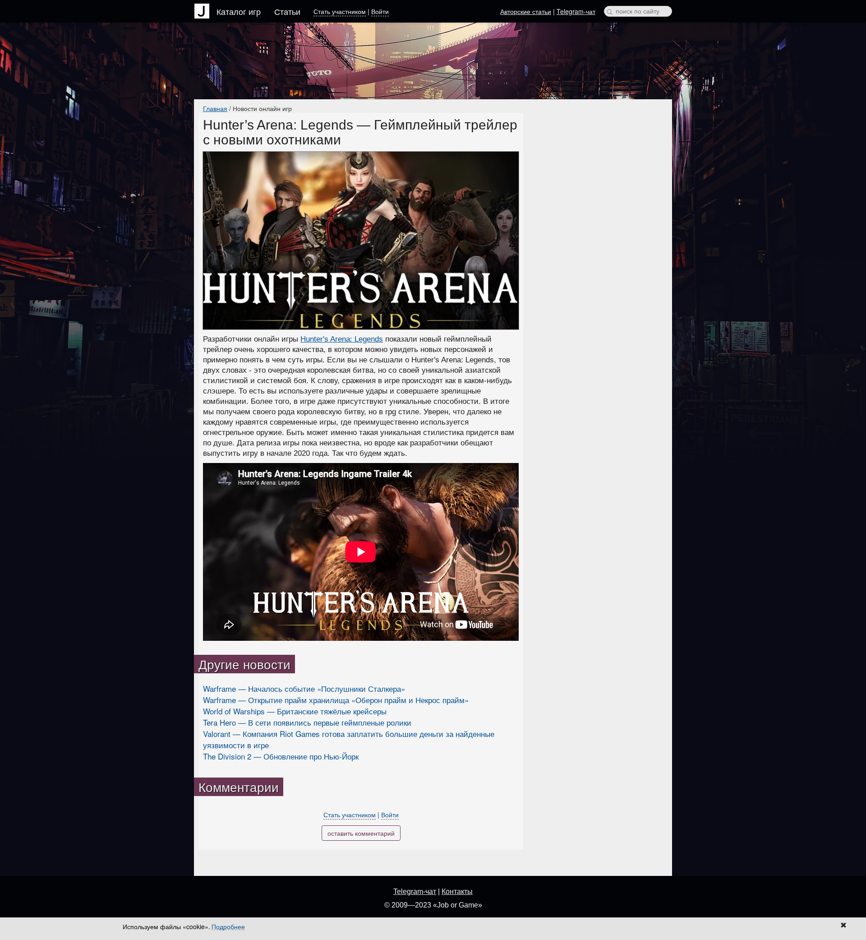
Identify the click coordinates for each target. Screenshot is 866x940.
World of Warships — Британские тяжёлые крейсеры (295, 711)
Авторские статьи (525, 11)
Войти (380, 11)
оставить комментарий (361, 833)
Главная (215, 108)
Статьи (287, 11)
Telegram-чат (576, 11)
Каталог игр (238, 11)
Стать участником (339, 11)
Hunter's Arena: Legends (341, 339)
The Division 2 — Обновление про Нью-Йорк (281, 756)
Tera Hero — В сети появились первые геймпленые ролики (307, 722)
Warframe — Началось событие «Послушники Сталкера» (304, 688)
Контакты (457, 891)
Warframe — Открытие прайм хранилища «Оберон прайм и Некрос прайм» (336, 699)
